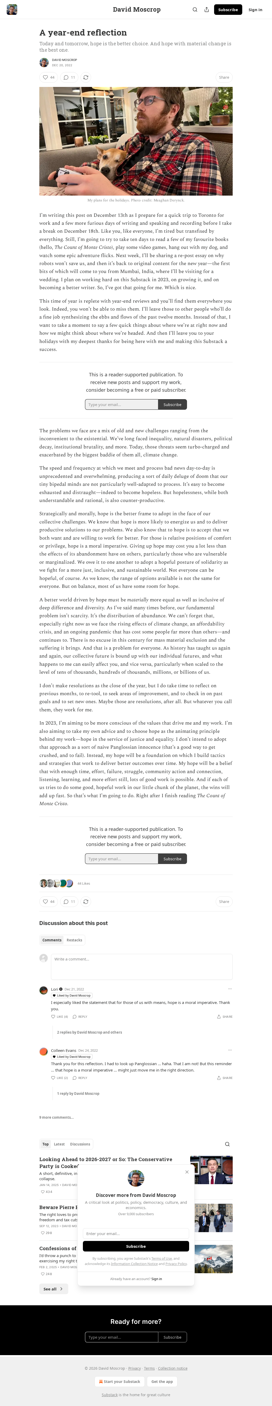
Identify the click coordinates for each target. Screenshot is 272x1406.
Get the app (162, 1381)
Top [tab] (45, 1144)
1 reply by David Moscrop (78, 1093)
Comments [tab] (51, 940)
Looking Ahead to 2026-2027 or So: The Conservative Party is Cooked (105, 1162)
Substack (110, 1394)
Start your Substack (122, 1381)
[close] (187, 1172)
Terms (149, 1368)
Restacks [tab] (74, 940)
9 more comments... (56, 1117)
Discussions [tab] (80, 1144)
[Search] (195, 9)
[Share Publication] (206, 9)
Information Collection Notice (134, 1263)
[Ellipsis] (230, 989)
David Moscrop (64, 60)
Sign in (255, 9)
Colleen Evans (63, 1050)
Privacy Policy (176, 1263)
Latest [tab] (59, 1144)
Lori (54, 989)
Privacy (134, 1368)
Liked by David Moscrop (74, 995)
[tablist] (62, 940)
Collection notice (173, 1368)
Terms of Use (161, 1258)
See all (50, 1289)
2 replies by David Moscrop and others (89, 1032)
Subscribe (228, 9)
